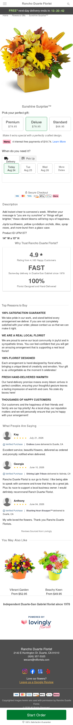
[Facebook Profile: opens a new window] (32, 671)
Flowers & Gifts (19, 15)
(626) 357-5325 (36, 656)
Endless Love (33, 444)
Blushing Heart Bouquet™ (39, 510)
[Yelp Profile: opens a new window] (48, 671)
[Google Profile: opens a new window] (40, 671)
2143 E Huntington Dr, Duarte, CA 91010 (36, 652)
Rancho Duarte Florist (37, 3)
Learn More (59, 141)
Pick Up (30, 158)
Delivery (10, 161)
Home (5, 15)
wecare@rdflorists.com (36, 659)
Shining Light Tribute (36, 473)
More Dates (61, 168)
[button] (65, 717)
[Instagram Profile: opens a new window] (24, 671)
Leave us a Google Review (36, 682)
